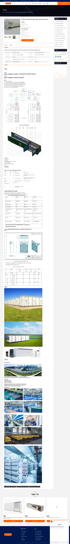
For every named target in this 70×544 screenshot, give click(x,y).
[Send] (67, 542)
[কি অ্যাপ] (58, 57)
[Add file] (51, 542)
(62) (58, 44)
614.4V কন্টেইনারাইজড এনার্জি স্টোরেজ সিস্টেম (10, 486)
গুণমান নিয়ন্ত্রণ (23, 534)
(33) (59, 40)
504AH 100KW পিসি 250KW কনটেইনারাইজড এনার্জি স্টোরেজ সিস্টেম (56, 517)
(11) (59, 42)
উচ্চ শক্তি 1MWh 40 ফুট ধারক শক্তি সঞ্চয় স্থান (10, 517)
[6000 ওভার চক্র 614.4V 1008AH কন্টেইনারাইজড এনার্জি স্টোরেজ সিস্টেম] (35, 507)
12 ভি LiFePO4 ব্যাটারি (38, 531)
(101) (59, 21)
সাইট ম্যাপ (22, 538)
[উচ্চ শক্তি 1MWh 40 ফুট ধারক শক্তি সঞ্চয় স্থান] (13, 507)
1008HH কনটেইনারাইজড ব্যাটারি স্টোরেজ (34, 486)
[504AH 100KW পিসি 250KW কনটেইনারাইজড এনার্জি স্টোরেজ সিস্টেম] (56, 507)
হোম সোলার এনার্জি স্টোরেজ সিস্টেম (39, 536)
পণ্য (26, 3)
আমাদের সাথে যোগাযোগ (24, 536)
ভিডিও (30, 3)
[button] (19, 37)
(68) (59, 23)
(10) (60, 36)
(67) (59, 29)
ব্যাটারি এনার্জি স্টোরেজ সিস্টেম (10, 12)
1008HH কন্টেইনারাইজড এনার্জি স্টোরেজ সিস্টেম (22, 486)
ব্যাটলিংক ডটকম (40, 3)
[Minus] (67, 521)
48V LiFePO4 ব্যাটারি (38, 534)
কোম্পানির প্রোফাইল (23, 531)
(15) (60, 38)
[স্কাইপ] (56, 56)
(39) (60, 27)
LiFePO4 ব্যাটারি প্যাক (38, 538)
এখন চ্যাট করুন (60, 59)
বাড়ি (23, 3)
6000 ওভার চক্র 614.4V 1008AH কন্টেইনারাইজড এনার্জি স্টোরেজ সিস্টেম (35, 517)
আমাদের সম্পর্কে (34, 3)
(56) (59, 25)
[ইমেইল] (60, 56)
